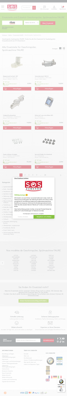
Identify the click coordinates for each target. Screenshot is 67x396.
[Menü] (64, 379)
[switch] (61, 390)
